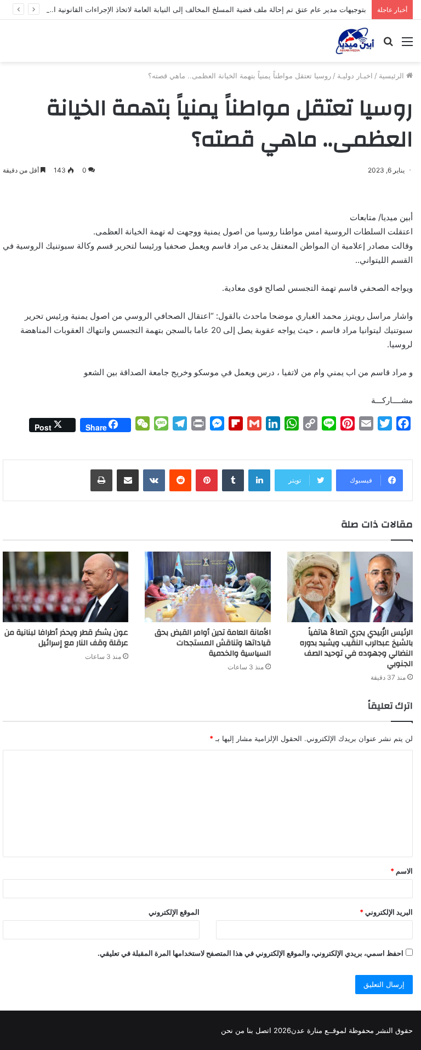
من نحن (232, 1030)
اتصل (263, 1030)
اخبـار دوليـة (355, 75)
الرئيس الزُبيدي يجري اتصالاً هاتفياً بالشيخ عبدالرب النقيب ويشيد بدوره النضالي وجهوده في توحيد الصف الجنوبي (356, 648)
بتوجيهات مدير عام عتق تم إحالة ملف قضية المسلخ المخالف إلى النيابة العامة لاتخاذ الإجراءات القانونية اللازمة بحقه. (192, 9)
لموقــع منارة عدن (318, 1030)
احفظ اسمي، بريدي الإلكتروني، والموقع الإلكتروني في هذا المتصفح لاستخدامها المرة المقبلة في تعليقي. (250, 953)
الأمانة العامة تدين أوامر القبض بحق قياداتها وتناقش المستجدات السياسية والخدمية (213, 643)
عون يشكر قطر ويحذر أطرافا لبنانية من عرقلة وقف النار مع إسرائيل (66, 638)
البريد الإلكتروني (386, 912)
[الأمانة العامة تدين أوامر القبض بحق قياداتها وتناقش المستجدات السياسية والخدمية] (207, 587)
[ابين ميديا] (354, 40)
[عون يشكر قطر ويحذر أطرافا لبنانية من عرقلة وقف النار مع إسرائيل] (65, 587)
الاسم (401, 871)
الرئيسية (392, 75)
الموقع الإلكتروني (174, 912)
